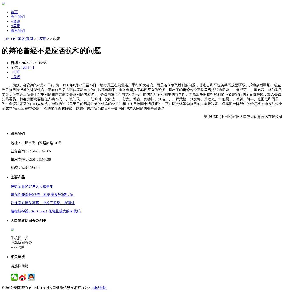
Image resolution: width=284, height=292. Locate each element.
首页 (14, 12)
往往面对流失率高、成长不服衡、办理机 (43, 203)
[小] (31, 67)
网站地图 (100, 288)
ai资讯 (15, 21)
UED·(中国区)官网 (18, 39)
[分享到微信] (14, 277)
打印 (15, 72)
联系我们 (18, 30)
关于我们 (18, 16)
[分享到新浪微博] (22, 277)
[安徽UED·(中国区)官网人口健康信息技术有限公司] (3, 4)
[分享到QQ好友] (31, 277)
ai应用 (15, 26)
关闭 (15, 77)
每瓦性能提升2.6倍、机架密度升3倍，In (42, 195)
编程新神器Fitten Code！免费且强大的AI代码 (46, 211)
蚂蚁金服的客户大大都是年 (32, 186)
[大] (24, 67)
